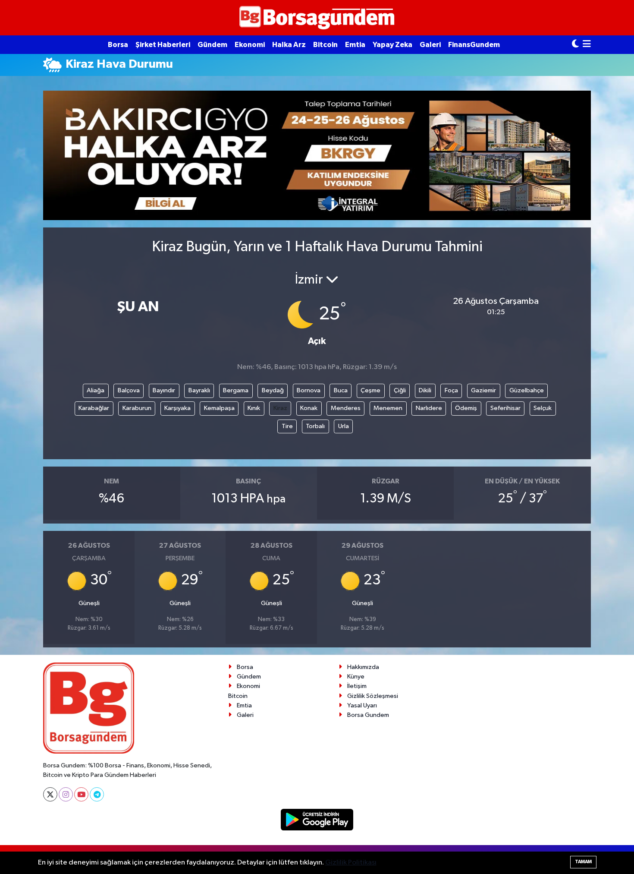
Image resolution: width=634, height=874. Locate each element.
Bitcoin (325, 44)
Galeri (430, 44)
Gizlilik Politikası (351, 862)
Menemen (387, 408)
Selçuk (543, 408)
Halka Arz (289, 44)
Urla (343, 426)
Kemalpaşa (219, 408)
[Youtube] (81, 794)
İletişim (357, 686)
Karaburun (136, 408)
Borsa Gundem (368, 715)
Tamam (583, 861)
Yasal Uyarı (362, 705)
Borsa (118, 44)
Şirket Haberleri (162, 44)
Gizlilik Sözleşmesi (372, 696)
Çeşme (370, 390)
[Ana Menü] (587, 44)
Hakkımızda (363, 667)
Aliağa (95, 390)
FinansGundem (474, 44)
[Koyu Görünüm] (575, 44)
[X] (50, 794)
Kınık (254, 408)
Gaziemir (483, 390)
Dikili (425, 390)
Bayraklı (199, 390)
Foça (451, 390)
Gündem (212, 44)
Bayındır (164, 390)
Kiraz (280, 408)
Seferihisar (505, 408)
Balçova (129, 390)
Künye (355, 676)
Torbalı (315, 426)
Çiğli (400, 390)
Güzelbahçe (526, 390)
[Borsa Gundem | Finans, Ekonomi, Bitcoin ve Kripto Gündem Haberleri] (317, 18)
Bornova (308, 390)
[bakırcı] (317, 155)
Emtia (355, 44)
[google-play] (317, 819)
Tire (287, 426)
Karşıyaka (177, 408)
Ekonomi (250, 44)
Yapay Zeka (392, 44)
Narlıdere (429, 408)
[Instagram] (66, 794)
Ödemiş (466, 408)
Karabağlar (93, 408)
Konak (308, 408)
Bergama (235, 390)
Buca (341, 390)
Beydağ (273, 390)
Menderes (346, 408)
